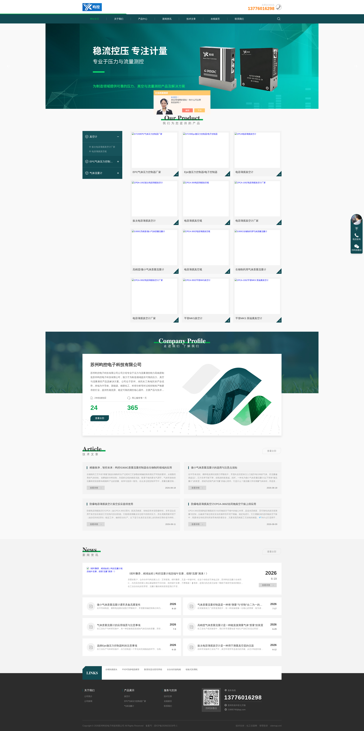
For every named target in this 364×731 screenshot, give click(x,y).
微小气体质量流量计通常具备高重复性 (118, 604)
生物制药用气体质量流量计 (250, 269)
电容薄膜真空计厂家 (246, 220)
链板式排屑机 (192, 669)
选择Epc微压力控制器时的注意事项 (117, 645)
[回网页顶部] (356, 229)
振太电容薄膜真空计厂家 (103, 147)
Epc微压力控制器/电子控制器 (200, 172)
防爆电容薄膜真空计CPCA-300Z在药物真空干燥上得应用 (223, 504)
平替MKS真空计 (193, 318)
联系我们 (239, 19)
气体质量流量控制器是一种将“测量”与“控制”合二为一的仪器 (229, 605)
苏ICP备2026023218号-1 (165, 725)
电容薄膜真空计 (244, 172)
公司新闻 (88, 701)
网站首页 (94, 19)
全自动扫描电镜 (174, 669)
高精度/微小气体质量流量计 (148, 269)
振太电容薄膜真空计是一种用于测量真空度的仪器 (225, 645)
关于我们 (118, 19)
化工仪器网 (251, 725)
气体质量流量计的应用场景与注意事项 (118, 625)
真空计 (93, 136)
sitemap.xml (276, 725)
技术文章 (191, 19)
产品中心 (142, 19)
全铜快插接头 (111, 669)
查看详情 (94, 488)
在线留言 (215, 19)
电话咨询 (357, 239)
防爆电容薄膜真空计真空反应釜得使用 (111, 504)
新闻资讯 (166, 19)
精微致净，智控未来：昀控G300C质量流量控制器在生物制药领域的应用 (131, 467)
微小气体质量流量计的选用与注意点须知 (214, 467)
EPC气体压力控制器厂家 (102, 161)
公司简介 (88, 696)
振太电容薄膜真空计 (144, 220)
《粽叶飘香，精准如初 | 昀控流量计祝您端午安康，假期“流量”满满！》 (168, 573)
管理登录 (263, 725)
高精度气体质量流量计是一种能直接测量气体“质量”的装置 (230, 625)
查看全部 (99, 418)
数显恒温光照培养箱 (153, 669)
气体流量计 (96, 173)
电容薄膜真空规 (99, 151)
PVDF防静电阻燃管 (130, 669)
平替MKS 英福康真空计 (248, 318)
